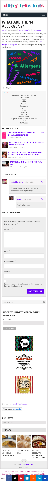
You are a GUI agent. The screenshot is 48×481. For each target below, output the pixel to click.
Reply (43, 182)
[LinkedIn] (27, 478)
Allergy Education (24, 30)
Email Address (8, 320)
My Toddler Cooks (17, 182)
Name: (7, 251)
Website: (7, 272)
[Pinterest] (21, 478)
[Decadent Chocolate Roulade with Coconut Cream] (39, 441)
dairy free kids (26, 465)
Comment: (8, 229)
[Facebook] (9, 478)
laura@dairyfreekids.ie (20, 404)
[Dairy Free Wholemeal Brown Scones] (9, 441)
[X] (15, 478)
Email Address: (10, 261)
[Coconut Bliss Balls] (24, 441)
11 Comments (13, 147)
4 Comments (37, 30)
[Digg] (39, 478)
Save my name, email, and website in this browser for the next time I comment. (23, 285)
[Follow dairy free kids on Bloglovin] (12, 410)
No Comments (12, 157)
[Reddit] (33, 478)
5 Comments (14, 167)
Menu (5, 15)
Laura (4, 30)
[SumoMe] (45, 478)
